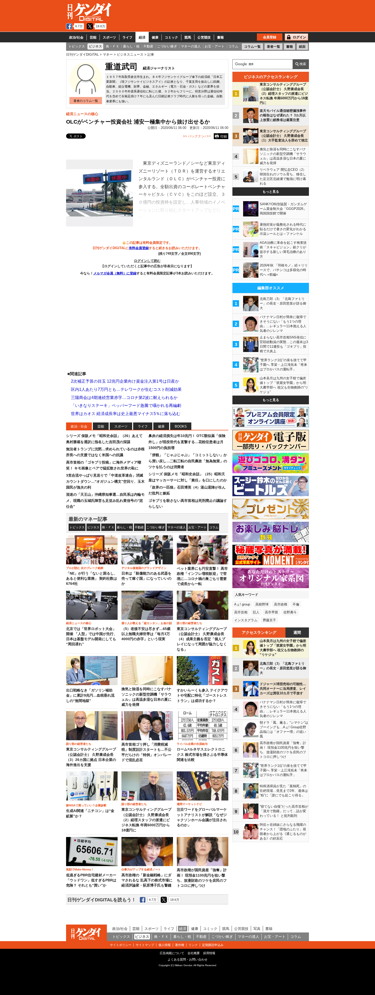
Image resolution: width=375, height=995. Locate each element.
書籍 (220, 37)
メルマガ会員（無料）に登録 (114, 273)
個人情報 (164, 945)
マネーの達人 (176, 527)
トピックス (77, 527)
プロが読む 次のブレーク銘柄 (84, 567)
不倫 (296, 604)
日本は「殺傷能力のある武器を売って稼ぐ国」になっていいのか (146, 579)
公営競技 (204, 37)
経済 (142, 37)
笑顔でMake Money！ (80, 869)
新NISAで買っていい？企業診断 (86, 805)
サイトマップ (145, 945)
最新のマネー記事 (88, 519)
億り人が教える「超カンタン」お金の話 (146, 623)
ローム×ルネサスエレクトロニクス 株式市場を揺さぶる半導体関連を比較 (202, 754)
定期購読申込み (212, 945)
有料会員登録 (139, 248)
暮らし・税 (124, 527)
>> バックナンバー (197, 136)
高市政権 (280, 604)
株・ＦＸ (108, 527)
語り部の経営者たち (189, 623)
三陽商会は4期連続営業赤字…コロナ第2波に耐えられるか (124, 397)
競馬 (187, 37)
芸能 (93, 37)
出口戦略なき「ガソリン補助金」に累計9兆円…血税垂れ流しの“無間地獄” (90, 695)
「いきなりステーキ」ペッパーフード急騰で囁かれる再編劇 (126, 405)
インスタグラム (245, 620)
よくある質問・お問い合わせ (187, 959)
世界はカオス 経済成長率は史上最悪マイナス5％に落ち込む (125, 413)
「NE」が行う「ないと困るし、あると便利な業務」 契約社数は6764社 (91, 579)
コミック (171, 37)
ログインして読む (147, 261)
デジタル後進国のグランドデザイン (143, 567)
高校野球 (262, 604)
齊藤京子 (269, 620)
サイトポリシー (120, 945)
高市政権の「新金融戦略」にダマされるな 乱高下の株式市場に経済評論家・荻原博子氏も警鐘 (146, 880)
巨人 (256, 612)
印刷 (223, 136)
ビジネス (93, 527)
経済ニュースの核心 (82, 114)
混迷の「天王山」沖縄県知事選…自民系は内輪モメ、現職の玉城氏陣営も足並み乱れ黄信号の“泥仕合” (105, 500)
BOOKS (181, 426)
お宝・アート (197, 527)
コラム (213, 527)
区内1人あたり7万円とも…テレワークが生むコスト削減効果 (126, 389)
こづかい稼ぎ (155, 527)
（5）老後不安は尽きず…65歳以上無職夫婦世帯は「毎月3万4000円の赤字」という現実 (145, 634)
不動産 (139, 527)
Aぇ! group (242, 604)
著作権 (179, 945)
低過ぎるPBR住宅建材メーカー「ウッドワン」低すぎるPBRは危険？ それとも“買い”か (91, 880)
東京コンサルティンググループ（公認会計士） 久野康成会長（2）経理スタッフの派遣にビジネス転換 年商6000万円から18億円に (146, 820)
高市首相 (240, 612)
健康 (155, 37)
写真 (256, 929)
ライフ (127, 37)
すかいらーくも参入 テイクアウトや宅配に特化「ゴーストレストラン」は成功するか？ (202, 695)
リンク (193, 945)
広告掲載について (172, 953)
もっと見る (270, 191)
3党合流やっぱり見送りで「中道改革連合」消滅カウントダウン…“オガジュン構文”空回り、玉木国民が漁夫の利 (105, 481)
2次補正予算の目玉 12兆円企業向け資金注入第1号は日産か (125, 381)
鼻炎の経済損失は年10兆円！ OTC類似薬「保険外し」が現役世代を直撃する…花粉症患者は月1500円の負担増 (187, 442)
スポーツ (109, 37)
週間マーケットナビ (189, 804)
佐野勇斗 (290, 612)
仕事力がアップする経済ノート (141, 869)
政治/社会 (76, 37)
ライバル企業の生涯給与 (192, 743)
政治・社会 (79, 426)
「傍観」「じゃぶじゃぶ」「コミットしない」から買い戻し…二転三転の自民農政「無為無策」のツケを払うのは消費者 (187, 461)
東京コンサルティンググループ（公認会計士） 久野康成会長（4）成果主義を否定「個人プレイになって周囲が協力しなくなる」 (202, 639)
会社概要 (194, 953)
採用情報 (209, 953)
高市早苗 (271, 612)
